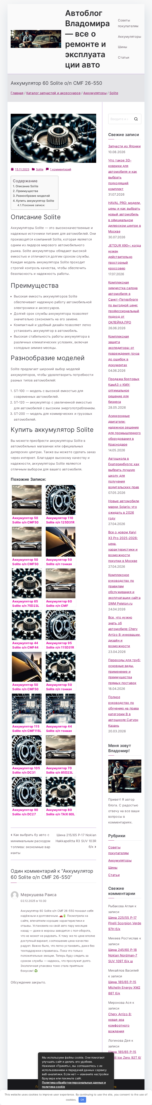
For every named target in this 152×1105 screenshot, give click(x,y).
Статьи (123, 57)
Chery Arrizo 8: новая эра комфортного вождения (119, 1022)
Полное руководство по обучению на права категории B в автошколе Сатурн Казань (123, 711)
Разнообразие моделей (33, 195)
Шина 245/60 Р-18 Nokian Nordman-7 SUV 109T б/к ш (122, 955)
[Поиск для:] (124, 119)
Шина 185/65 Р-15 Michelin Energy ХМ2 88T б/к (124, 987)
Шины (122, 47)
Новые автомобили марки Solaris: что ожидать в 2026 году (123, 509)
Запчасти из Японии (124, 146)
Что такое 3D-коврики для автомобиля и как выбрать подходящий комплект (122, 174)
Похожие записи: (33, 205)
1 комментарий (60, 169)
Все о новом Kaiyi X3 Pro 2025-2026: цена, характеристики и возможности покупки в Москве (123, 546)
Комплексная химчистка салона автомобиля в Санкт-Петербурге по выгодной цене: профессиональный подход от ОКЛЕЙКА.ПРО (123, 302)
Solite (39, 169)
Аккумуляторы (129, 37)
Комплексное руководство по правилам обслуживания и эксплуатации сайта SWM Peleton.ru (124, 589)
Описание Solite (27, 186)
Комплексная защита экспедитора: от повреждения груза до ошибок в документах (124, 350)
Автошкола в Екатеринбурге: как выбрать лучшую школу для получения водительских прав (123, 472)
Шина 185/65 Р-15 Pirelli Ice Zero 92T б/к (124, 1057)
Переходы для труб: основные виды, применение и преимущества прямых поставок (124, 671)
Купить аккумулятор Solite (35, 200)
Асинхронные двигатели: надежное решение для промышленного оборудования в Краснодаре (124, 430)
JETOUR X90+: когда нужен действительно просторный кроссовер (124, 256)
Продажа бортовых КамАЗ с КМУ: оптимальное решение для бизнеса (124, 390)
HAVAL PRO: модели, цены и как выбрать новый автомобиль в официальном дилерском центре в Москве (124, 217)
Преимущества (27, 191)
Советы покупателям (128, 23)
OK (82, 1099)
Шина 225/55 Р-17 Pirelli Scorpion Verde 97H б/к (124, 923)
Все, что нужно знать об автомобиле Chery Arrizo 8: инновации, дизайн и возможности (124, 631)
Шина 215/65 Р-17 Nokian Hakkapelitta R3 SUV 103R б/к (76, 841)
